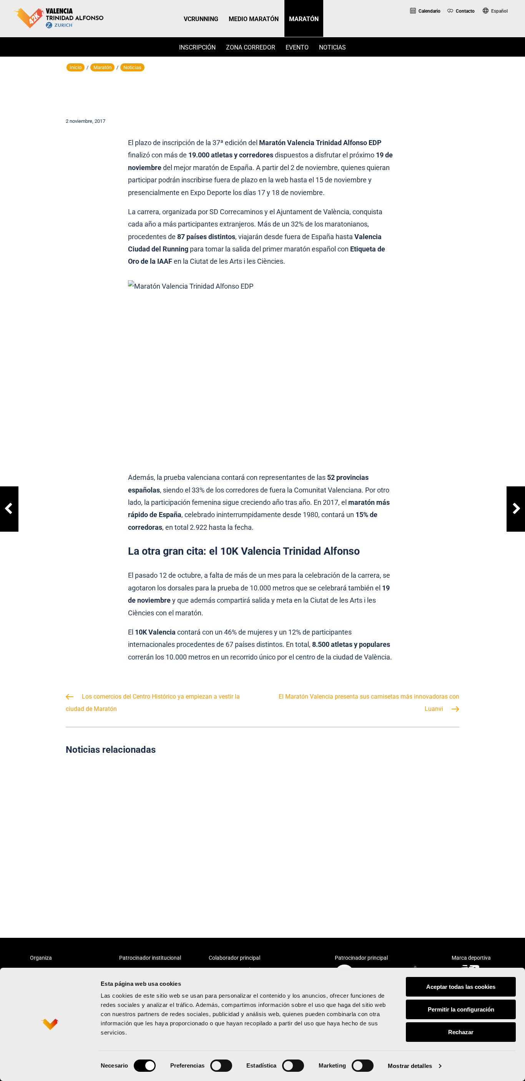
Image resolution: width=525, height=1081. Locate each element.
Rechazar (460, 1032)
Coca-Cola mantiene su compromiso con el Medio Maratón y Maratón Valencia (127, 833)
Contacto (465, 11)
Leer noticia (127, 869)
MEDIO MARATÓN (254, 19)
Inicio (75, 67)
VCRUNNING (201, 19)
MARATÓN (304, 19)
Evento (297, 47)
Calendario (428, 11)
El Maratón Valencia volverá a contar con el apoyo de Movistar (262, 833)
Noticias (332, 47)
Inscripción (197, 47)
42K (493, 32)
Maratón (102, 67)
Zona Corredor (250, 47)
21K (462, 32)
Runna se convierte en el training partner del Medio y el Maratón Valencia (397, 833)
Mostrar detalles (410, 1066)
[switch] (221, 1066)
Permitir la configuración (461, 1009)
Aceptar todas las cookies (460, 986)
